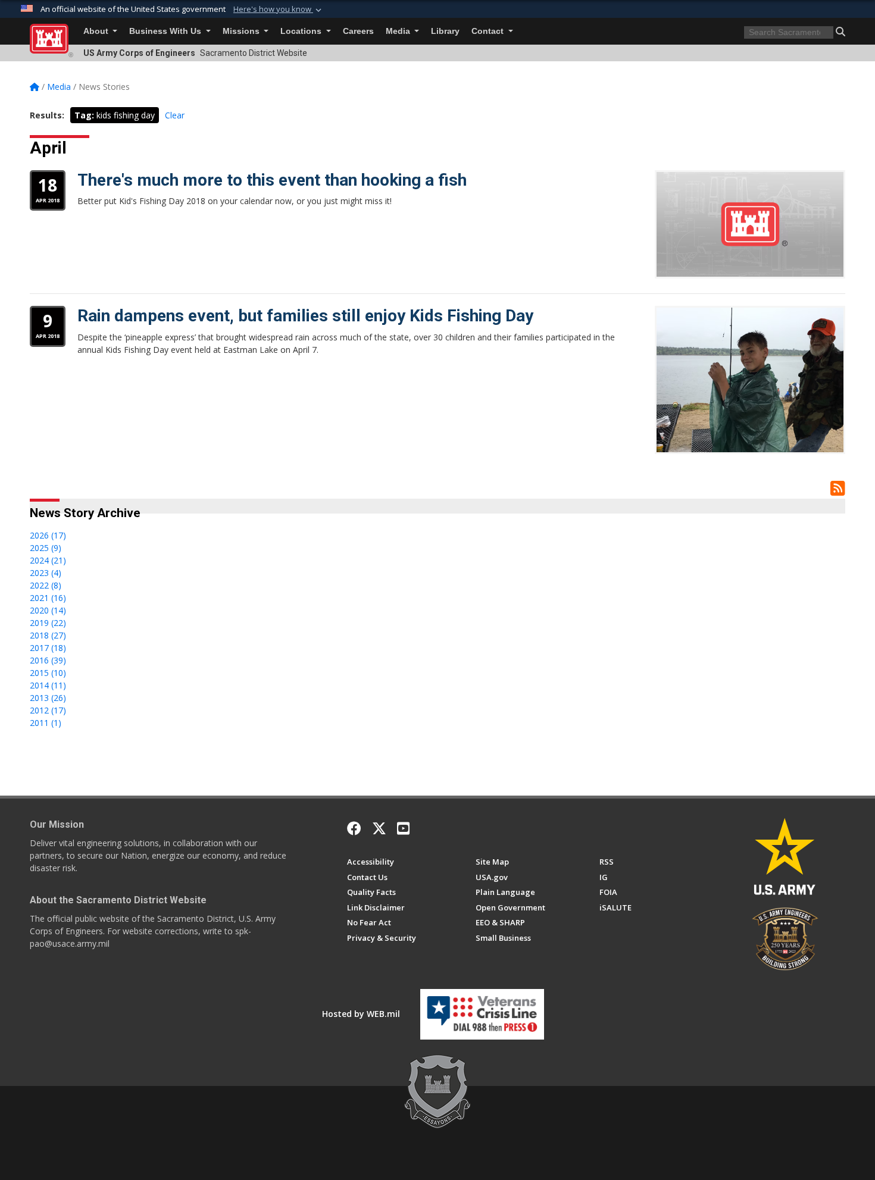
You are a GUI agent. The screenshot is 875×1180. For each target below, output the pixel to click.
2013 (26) (48, 697)
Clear (175, 115)
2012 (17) (48, 710)
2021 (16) (48, 597)
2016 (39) (48, 660)
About (97, 31)
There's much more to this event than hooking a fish (272, 180)
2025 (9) (45, 547)
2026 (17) (48, 535)
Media (399, 31)
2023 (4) (45, 572)
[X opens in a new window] (379, 828)
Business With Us (166, 31)
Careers (358, 31)
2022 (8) (45, 585)
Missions (242, 31)
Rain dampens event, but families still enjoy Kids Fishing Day (305, 315)
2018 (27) (48, 635)
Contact (488, 31)
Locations (302, 31)
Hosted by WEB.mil (361, 1013)
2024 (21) (48, 560)
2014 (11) (48, 685)
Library (445, 31)
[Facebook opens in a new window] (354, 828)
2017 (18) (48, 647)
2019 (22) (48, 622)
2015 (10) (48, 672)
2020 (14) (48, 610)
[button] (278, 9)
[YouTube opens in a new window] (403, 828)
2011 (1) (45, 722)
